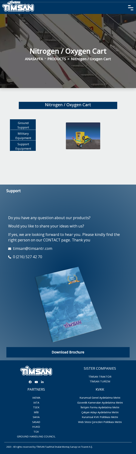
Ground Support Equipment (23, 125)
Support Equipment (23, 146)
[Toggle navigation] (8, 1)
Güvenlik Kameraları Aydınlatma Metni (100, 402)
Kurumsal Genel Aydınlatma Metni (100, 397)
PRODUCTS (56, 58)
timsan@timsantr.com (32, 248)
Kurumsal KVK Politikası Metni (100, 417)
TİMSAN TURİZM (100, 381)
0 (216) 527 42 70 (27, 256)
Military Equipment (23, 135)
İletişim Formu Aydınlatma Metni (100, 407)
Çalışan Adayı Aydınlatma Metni (99, 412)
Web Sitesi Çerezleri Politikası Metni (100, 422)
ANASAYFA (34, 58)
